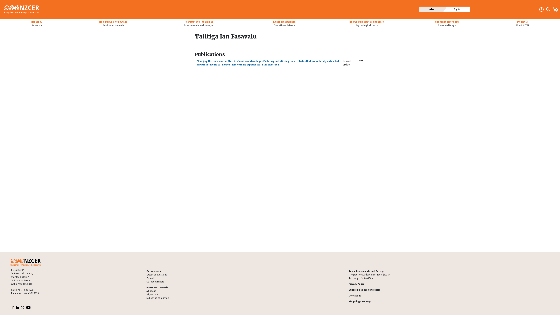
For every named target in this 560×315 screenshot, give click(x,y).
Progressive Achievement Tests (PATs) (369, 274)
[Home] (23, 9)
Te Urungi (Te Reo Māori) (362, 278)
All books (151, 291)
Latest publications (156, 274)
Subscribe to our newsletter (364, 289)
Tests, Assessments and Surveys (366, 271)
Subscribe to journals (157, 298)
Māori (432, 9)
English (457, 9)
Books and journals (157, 287)
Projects (150, 278)
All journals (152, 294)
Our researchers (155, 281)
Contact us (355, 295)
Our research (153, 271)
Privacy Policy (356, 284)
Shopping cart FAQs (360, 301)
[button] (36, 23)
